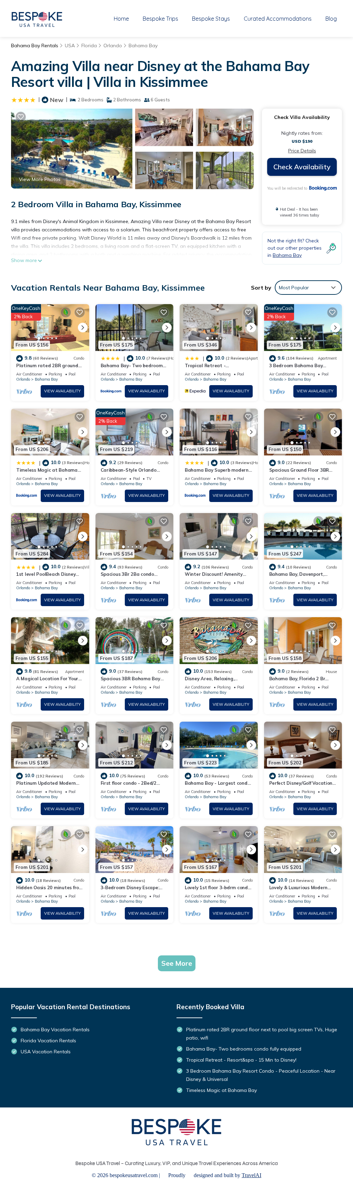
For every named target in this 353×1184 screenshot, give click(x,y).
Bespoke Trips (160, 18)
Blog (331, 18)
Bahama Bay (143, 45)
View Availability (62, 391)
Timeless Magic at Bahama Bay (221, 1090)
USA (70, 45)
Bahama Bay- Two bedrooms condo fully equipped (243, 1049)
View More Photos (40, 179)
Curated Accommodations (278, 18)
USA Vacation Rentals (46, 1051)
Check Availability (302, 166)
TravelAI (251, 1175)
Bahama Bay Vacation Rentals (55, 1029)
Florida (89, 45)
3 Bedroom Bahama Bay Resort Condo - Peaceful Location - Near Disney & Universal (260, 1075)
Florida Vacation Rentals (48, 1040)
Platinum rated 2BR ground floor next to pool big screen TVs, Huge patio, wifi (261, 1033)
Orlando (112, 45)
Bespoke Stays (211, 18)
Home (121, 18)
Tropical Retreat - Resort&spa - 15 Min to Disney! (241, 1060)
